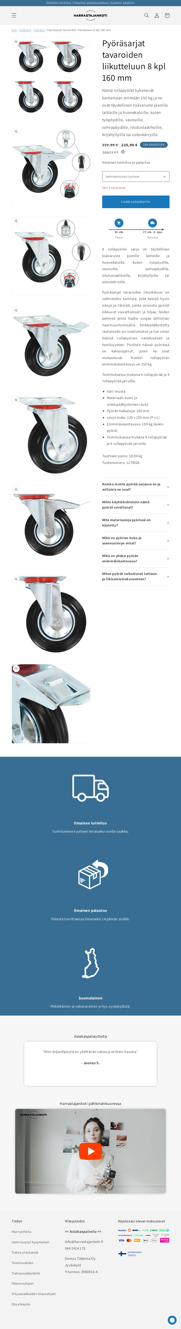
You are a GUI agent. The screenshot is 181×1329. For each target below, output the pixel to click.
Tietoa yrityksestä (25, 1252)
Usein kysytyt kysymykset (30, 1242)
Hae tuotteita (21, 1231)
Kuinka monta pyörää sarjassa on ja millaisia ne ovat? (131, 487)
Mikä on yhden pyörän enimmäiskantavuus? (120, 558)
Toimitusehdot (22, 1263)
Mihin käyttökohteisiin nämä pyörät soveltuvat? (126, 505)
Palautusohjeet (23, 1283)
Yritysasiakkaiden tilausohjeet (34, 1294)
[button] (14, 15)
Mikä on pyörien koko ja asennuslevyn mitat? (122, 540)
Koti (14, 30)
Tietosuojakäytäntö (26, 1273)
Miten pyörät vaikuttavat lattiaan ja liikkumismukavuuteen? (129, 576)
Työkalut (25, 30)
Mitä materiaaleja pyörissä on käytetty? (126, 523)
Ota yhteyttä (21, 1304)
